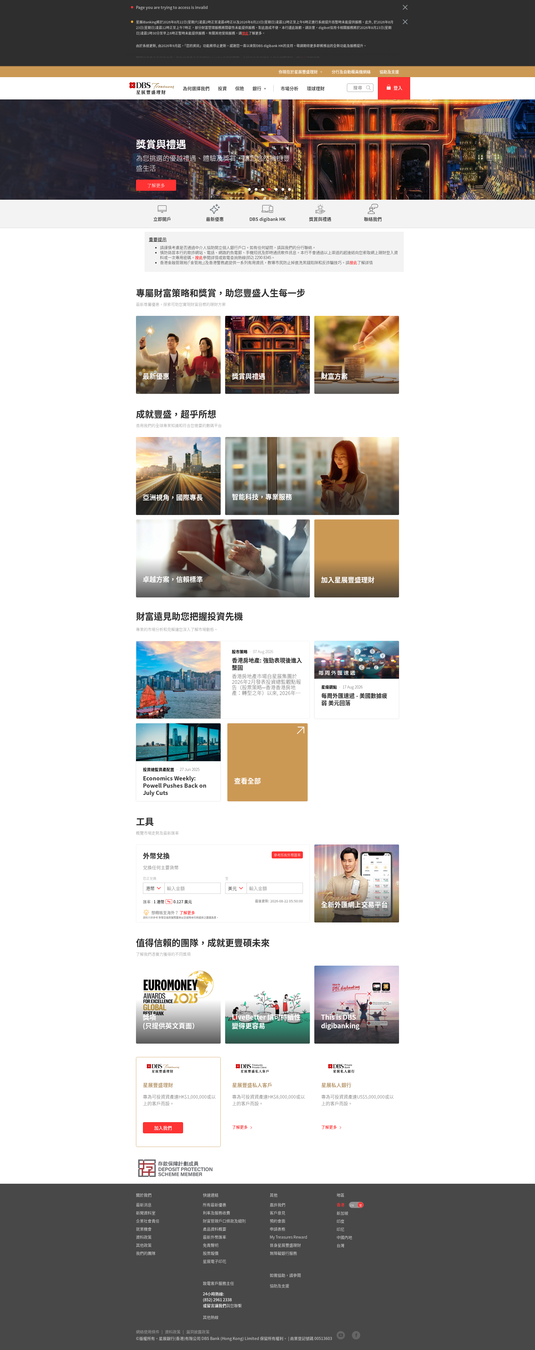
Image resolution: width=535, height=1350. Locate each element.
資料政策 (173, 1331)
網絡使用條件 (147, 1331)
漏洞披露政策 (198, 1331)
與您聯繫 (234, 1305)
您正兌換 (149, 878)
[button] (405, 7)
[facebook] (356, 1335)
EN (352, 1205)
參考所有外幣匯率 (287, 855)
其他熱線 (210, 1317)
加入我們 (163, 1127)
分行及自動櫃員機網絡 (351, 71)
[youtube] (341, 1335)
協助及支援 (389, 71)
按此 (245, 33)
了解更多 (156, 185)
